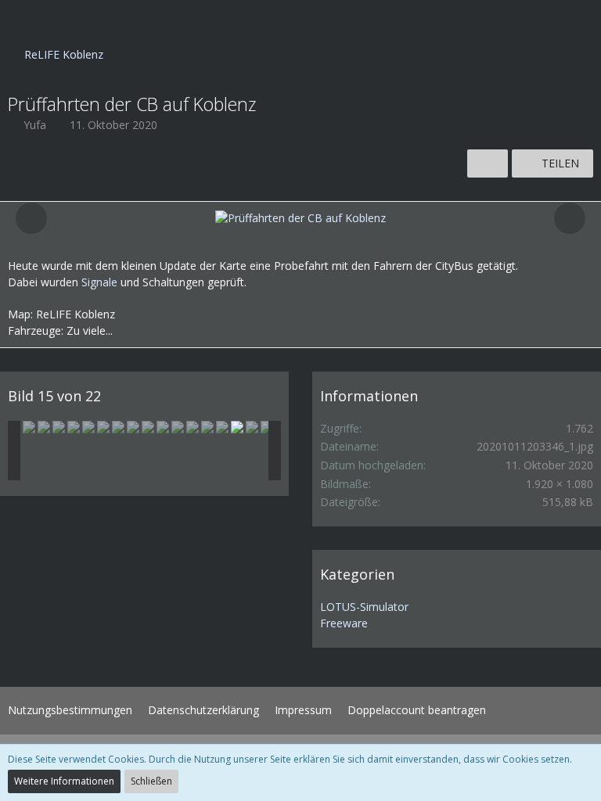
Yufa (34, 124)
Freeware (344, 623)
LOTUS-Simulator (364, 606)
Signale (99, 282)
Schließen (151, 781)
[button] (20, 19)
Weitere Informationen (64, 781)
